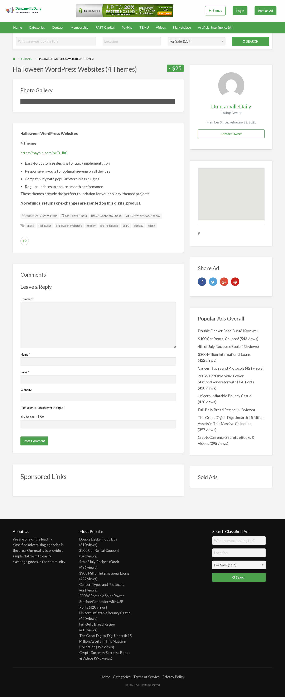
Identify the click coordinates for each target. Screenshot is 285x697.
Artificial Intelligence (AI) (215, 27)
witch (151, 225)
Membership (79, 27)
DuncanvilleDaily (231, 106)
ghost (30, 225)
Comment (27, 299)
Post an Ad (265, 11)
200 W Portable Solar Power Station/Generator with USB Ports (101, 601)
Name (25, 354)
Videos (161, 27)
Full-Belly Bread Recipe (217, 409)
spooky (138, 225)
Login (240, 11)
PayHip (127, 27)
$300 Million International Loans (224, 354)
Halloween (45, 225)
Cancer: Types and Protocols (221, 368)
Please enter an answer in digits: (42, 408)
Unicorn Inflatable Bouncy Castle (224, 395)
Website (26, 390)
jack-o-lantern (109, 225)
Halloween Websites (69, 225)
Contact (57, 27)
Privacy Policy (173, 677)
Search (252, 41)
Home (17, 27)
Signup (217, 10)
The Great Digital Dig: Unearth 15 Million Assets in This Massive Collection (105, 641)
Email (25, 372)
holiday (91, 225)
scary (126, 225)
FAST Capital (105, 27)
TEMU (144, 27)
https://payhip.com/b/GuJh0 (43, 152)
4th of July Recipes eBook (219, 346)
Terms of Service (146, 677)
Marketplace (182, 27)
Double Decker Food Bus (218, 330)
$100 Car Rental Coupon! (218, 338)
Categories (37, 27)
